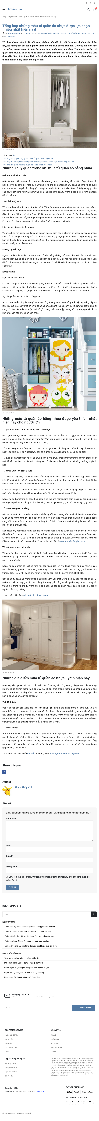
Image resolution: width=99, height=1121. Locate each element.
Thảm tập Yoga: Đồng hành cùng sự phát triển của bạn (27, 941)
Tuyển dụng (55, 1039)
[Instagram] (94, 2)
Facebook (4, 772)
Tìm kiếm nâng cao (11, 1047)
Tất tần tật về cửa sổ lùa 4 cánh (27, 977)
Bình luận (11, 818)
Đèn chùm (31, 1091)
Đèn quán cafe (21, 1091)
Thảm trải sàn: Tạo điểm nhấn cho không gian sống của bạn (29, 936)
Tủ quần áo (29, 33)
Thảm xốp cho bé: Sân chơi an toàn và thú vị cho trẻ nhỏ (28, 931)
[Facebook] (86, 2)
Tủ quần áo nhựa (87, 33)
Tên (8, 845)
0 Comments (10, 36)
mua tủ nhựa (65, 33)
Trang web (11, 866)
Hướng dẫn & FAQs (11, 1035)
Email (9, 856)
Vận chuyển (9, 1039)
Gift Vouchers (9, 1076)
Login (7, 1051)
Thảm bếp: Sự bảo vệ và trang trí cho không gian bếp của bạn (30, 926)
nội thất (30, 753)
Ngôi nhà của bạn (11, 1072)
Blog (4, 16)
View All (39, 1091)
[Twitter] (90, 2)
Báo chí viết (55, 1043)
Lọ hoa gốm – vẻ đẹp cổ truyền (26, 958)
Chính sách (8, 1043)
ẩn (14, 155)
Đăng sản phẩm (56, 1047)
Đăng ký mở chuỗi (11, 1068)
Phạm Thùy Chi (14, 33)
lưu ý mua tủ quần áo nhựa (48, 33)
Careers (53, 1051)
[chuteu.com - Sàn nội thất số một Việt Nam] (14, 9)
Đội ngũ (53, 1035)
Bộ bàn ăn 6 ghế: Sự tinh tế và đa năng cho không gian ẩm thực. (31, 946)
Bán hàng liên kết (11, 1064)
